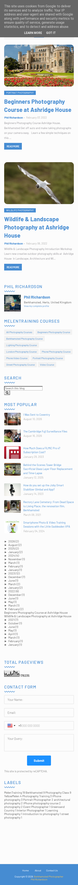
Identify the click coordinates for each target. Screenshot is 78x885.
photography (13, 807)
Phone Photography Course (56, 351)
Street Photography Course (20, 364)
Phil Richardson (13, 117)
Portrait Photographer (38, 799)
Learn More (33, 33)
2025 (11, 548)
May (10, 602)
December (14, 577)
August (12, 545)
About (38, 870)
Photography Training (37, 796)
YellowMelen (13, 796)
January (13, 552)
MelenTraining (14, 792)
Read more (13, 146)
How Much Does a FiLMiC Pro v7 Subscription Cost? (41, 450)
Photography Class (58, 792)
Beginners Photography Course (53, 332)
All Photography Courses (19, 332)
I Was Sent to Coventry (36, 414)
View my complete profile (36, 306)
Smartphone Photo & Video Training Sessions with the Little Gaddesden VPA (46, 524)
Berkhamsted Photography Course (24, 338)
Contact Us (52, 870)
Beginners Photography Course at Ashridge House (37, 105)
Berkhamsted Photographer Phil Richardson (47, 878)
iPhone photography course (42, 803)
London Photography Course (21, 351)
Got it (51, 33)
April (11, 634)
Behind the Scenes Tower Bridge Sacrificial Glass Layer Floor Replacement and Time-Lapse (48, 469)
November (14, 559)
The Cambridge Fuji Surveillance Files (45, 431)
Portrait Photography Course (48, 358)
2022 (11, 591)
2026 (11, 541)
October (13, 623)
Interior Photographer (31, 810)
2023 (11, 573)
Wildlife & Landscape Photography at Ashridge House (36, 227)
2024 (11, 555)
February (13, 566)
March (12, 562)
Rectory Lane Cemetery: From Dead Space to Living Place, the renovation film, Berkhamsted (48, 506)
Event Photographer (36, 807)
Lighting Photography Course (21, 345)
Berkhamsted (35, 792)
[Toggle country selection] (12, 725)
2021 (11, 619)
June (11, 580)
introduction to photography (42, 814)
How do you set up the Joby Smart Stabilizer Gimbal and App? (43, 487)
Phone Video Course (16, 358)
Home (25, 870)
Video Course (47, 364)
